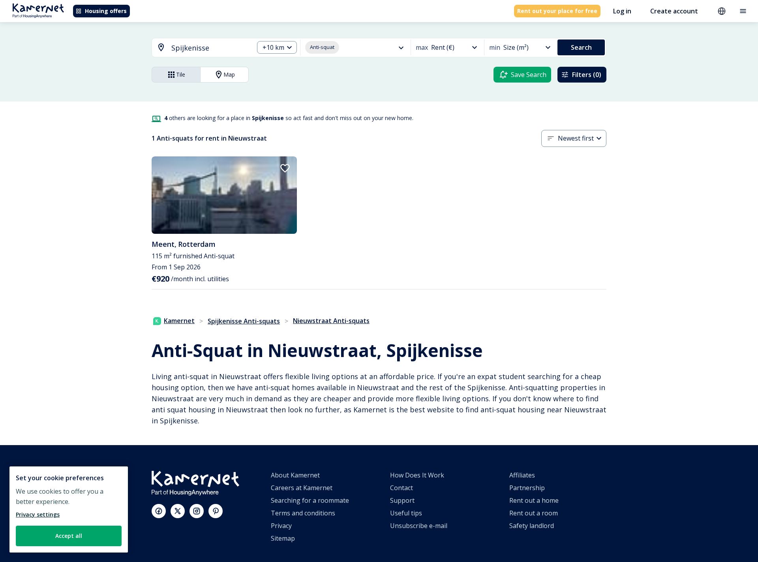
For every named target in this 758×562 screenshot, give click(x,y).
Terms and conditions (303, 513)
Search (581, 47)
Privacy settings (38, 514)
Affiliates (522, 475)
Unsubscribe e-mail (418, 525)
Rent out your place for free (557, 11)
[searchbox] (210, 47)
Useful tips (406, 513)
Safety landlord (531, 525)
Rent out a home (534, 500)
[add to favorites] (285, 168)
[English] (721, 11)
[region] (68, 509)
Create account (674, 11)
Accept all (68, 535)
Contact (401, 487)
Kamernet (179, 320)
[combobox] (198, 48)
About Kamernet (295, 475)
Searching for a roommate (310, 500)
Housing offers (106, 11)
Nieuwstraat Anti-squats (331, 321)
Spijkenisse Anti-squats (244, 321)
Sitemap (283, 538)
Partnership (527, 487)
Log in (622, 11)
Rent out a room (533, 513)
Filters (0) (586, 74)
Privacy (281, 525)
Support (402, 500)
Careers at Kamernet (301, 487)
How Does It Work (417, 475)
